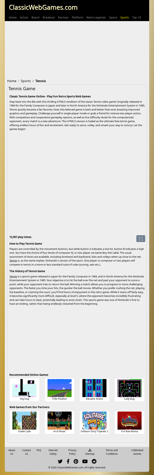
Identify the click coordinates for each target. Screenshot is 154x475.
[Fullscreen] (140, 238)
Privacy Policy (72, 452)
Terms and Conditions (112, 452)
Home (13, 17)
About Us (11, 452)
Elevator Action (94, 398)
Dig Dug (24, 398)
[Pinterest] (76, 462)
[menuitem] (12, 17)
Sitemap (89, 454)
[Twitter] (60, 462)
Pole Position (59, 398)
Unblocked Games (137, 452)
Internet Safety (53, 452)
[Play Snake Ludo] (24, 421)
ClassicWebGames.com (43, 7)
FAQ (38, 450)
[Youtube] (85, 462)
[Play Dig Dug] (24, 388)
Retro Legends (96, 17)
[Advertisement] (77, 49)
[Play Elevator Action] (94, 388)
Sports (124, 17)
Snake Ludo (24, 431)
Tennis (13, 260)
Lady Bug (129, 398)
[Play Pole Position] (60, 388)
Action (24, 17)
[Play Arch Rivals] (60, 421)
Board (35, 17)
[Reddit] (94, 462)
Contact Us (26, 452)
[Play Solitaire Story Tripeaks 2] (94, 421)
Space (113, 17)
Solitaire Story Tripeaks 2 (94, 431)
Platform (77, 17)
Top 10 (136, 17)
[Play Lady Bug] (130, 388)
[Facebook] (68, 462)
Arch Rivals (59, 431)
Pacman (63, 17)
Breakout (49, 17)
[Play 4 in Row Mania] (130, 421)
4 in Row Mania (129, 431)
